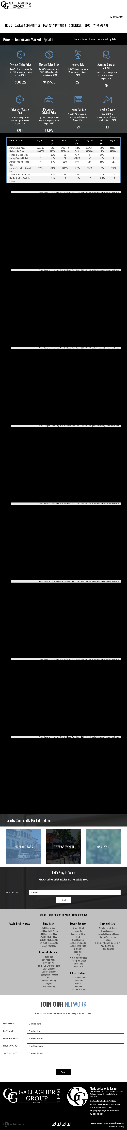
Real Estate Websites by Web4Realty (103, 1123)
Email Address (12, 892)
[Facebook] (59, 1124)
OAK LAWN (103, 846)
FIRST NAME (9, 1023)
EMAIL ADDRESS (10, 1038)
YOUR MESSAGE (10, 1053)
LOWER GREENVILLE (63, 846)
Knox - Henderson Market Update (99, 39)
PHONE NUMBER (10, 1046)
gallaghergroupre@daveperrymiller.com (106, 1110)
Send (64, 900)
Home (76, 39)
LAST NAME (8, 1031)
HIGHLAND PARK (24, 846)
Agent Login (120, 1123)
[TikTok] (63, 1124)
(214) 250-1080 (98, 1114)
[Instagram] (54, 1124)
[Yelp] (68, 1124)
